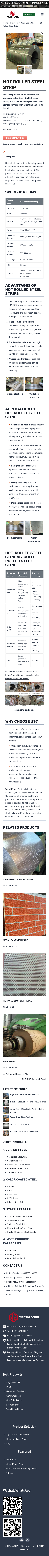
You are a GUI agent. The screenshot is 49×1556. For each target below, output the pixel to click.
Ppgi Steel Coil (13, 1382)
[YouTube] (21, 1540)
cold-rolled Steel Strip (20, 561)
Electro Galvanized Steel (18, 1164)
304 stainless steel (15, 1220)
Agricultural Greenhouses (17, 1434)
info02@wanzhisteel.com (25, 1326)
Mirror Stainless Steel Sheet (20, 1228)
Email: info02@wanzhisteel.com (21, 1281)
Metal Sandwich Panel (16, 940)
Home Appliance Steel (16, 1439)
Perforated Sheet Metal (17, 1001)
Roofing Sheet (13, 1254)
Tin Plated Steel (14, 1172)
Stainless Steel (19, 1209)
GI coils (14, 809)
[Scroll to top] (47, 1533)
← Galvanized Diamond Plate (16, 1074)
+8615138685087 (24, 1277)
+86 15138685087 (25, 1335)
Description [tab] (10, 156)
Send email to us (15, 138)
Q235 (27, 219)
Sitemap (10, 1473)
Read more (8, 886)
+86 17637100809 (19, 1331)
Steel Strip (12, 129)
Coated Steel (16, 1149)
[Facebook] (27, 1540)
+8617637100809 (29, 1273)
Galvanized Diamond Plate (18, 879)
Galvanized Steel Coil (17, 1156)
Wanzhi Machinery (14, 1409)
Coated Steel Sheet (15, 1464)
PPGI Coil (11, 1186)
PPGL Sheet (12, 1198)
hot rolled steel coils (26, 166)
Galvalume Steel (14, 1160)
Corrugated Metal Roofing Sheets (21, 1468)
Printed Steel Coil (15, 1202)
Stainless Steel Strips (17, 1224)
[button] (42, 33)
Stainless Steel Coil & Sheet (20, 1216)
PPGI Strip (9, 1061)
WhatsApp (29, 14)
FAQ (8, 1443)
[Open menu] (42, 14)
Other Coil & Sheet (28, 23)
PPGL (9, 1190)
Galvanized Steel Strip (17, 1168)
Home (5, 23)
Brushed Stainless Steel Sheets (21, 1232)
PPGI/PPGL (11, 1459)
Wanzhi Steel (11, 789)
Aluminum (11, 1250)
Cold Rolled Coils (13, 1400)
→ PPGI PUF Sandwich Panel (32, 1079)
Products (14, 23)
